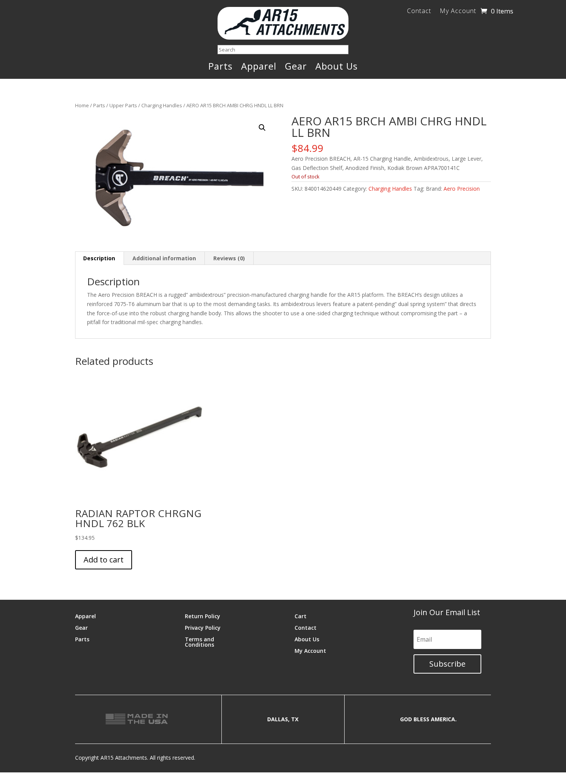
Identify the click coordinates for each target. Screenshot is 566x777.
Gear (296, 67)
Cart (300, 615)
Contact (419, 11)
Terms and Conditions (199, 641)
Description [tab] (99, 258)
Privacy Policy (203, 627)
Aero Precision (462, 188)
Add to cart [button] (104, 559)
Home (82, 105)
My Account (458, 11)
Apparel (258, 67)
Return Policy (202, 615)
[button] (262, 128)
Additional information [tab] (164, 258)
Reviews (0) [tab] (229, 258)
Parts (220, 67)
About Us (336, 67)
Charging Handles (161, 105)
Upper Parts (123, 105)
